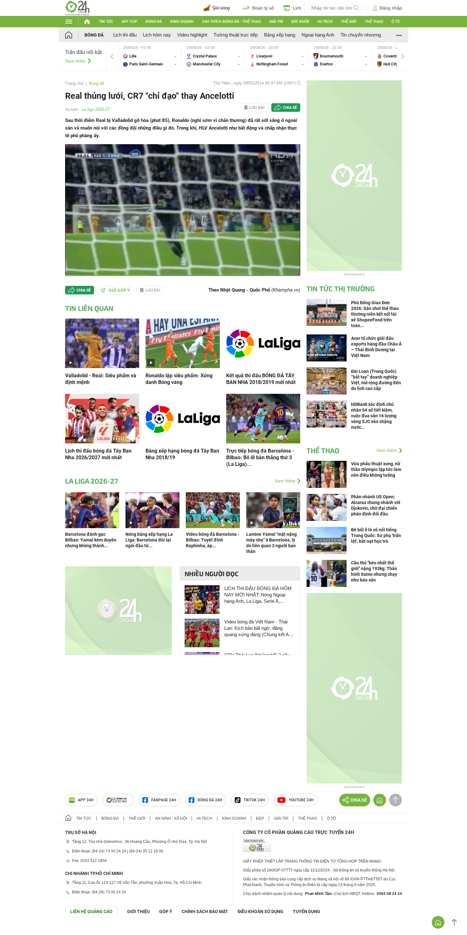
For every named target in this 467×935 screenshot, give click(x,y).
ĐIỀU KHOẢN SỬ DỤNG (260, 911)
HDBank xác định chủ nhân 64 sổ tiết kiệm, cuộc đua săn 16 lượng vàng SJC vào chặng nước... (373, 416)
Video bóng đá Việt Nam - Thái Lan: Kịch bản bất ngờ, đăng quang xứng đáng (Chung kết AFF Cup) (259, 628)
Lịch (297, 7)
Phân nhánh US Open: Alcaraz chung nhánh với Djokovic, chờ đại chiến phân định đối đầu (375, 505)
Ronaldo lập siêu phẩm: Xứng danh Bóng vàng (179, 379)
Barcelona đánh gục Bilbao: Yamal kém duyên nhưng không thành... (90, 540)
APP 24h (86, 800)
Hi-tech (325, 21)
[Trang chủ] (75, 34)
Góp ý (165, 911)
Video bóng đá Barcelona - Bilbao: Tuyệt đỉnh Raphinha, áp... (212, 540)
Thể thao (374, 21)
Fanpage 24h (163, 800)
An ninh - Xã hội (171, 818)
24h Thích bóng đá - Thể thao (231, 21)
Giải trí (276, 21)
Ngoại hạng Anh (317, 34)
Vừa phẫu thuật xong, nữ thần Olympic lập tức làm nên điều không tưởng (376, 469)
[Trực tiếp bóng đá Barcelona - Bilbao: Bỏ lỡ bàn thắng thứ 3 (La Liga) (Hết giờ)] (263, 418)
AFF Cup (129, 21)
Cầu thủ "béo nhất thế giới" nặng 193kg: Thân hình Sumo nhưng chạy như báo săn (374, 571)
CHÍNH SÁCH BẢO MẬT (205, 911)
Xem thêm (75, 61)
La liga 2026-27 (96, 109)
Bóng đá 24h (210, 800)
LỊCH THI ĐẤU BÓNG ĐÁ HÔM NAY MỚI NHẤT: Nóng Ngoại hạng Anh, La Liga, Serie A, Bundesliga (258, 595)
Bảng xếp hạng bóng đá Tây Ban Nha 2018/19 (182, 454)
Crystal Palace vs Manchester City (213, 56)
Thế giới (348, 21)
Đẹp (260, 818)
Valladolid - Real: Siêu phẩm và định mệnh (100, 379)
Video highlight (192, 34)
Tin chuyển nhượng (361, 34)
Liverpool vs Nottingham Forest (276, 56)
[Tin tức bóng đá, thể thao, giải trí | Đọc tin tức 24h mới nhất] (77, 7)
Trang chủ (74, 83)
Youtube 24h (301, 800)
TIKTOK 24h (254, 800)
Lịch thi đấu (125, 34)
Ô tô (395, 21)
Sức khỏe (300, 21)
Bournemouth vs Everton (340, 56)
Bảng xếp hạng (279, 34)
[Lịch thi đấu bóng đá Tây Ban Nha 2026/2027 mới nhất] (102, 418)
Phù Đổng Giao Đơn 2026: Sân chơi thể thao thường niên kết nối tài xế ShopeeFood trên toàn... (375, 314)
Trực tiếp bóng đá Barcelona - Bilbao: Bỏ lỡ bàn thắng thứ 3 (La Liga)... (260, 457)
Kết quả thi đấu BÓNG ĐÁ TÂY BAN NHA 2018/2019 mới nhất (260, 379)
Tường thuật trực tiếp (235, 34)
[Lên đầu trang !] (454, 922)
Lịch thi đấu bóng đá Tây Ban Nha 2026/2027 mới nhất (98, 454)
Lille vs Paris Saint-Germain (149, 56)
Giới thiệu (138, 911)
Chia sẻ (290, 107)
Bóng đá (154, 21)
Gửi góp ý (119, 290)
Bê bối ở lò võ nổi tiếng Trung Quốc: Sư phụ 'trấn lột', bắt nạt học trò (376, 535)
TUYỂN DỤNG (306, 911)
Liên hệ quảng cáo (91, 911)
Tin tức (106, 21)
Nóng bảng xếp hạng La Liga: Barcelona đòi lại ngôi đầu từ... (149, 540)
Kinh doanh (182, 21)
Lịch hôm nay (157, 34)
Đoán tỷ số (263, 7)
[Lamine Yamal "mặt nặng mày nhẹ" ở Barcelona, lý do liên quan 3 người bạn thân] (273, 510)
